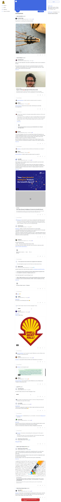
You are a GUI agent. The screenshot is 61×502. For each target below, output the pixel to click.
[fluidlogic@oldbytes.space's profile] (16, 220)
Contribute (51, 9)
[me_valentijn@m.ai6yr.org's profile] (16, 403)
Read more (17, 69)
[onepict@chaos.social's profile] (16, 439)
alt (17, 52)
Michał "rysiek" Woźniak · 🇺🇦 (21, 446)
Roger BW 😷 (20, 490)
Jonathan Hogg (20, 18)
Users (54, 9)
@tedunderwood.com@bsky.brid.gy (23, 60)
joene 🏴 (18, 386)
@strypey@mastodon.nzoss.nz (23, 132)
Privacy (57, 7)
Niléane (19, 102)
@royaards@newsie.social (22, 389)
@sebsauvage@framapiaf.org (22, 420)
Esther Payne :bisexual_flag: (23, 438)
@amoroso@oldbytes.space (22, 226)
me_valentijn (20, 403)
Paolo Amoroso (20, 225)
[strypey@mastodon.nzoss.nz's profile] (16, 114)
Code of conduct (53, 7)
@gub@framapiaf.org (21, 297)
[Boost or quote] (40, 55)
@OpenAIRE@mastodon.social (22, 160)
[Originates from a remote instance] (33, 19)
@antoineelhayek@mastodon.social (23, 357)
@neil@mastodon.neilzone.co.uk (23, 240)
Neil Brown (20, 239)
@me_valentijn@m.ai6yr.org (22, 404)
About (49, 7)
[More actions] (45, 11)
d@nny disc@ (20, 266)
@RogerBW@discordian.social (22, 491)
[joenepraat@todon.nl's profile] (16, 311)
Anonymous (19, 13)
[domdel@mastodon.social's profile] (16, 416)
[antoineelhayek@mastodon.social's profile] (16, 149)
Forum (54, 8)
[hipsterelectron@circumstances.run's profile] (16, 261)
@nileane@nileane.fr (21, 103)
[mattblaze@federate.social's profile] (16, 400)
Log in (54, 1)
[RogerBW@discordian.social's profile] (16, 433)
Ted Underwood (20, 59)
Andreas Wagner (20, 57)
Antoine (19, 356)
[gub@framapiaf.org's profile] (16, 297)
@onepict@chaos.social (21, 439)
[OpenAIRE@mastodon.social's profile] (16, 159)
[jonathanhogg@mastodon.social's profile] (16, 18)
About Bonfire (50, 8)
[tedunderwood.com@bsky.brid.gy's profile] (16, 60)
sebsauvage (20, 419)
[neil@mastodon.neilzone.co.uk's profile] (16, 240)
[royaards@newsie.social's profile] (16, 306)
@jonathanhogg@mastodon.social (23, 19)
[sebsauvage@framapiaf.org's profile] (16, 420)
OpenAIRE (19, 159)
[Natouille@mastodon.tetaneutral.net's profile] (16, 294)
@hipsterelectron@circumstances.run (23, 267)
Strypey (19, 131)
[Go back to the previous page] (16, 1)
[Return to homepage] (3, 2)
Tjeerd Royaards (21, 388)
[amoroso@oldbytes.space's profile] (16, 226)
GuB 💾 (19, 296)
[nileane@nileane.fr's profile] (16, 100)
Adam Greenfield (20, 16)
